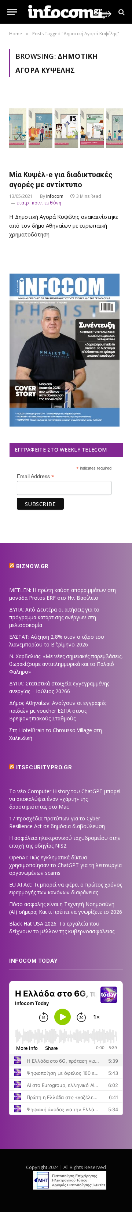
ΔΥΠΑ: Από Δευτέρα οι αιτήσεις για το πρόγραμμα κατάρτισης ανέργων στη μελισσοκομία (54, 617)
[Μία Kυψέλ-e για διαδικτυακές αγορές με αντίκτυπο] (66, 128)
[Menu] (12, 12)
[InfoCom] (69, 12)
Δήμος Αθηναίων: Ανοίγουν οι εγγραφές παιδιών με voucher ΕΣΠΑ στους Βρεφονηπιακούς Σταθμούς (57, 710)
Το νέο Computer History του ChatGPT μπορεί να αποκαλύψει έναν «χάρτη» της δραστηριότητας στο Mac (65, 799)
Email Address (35, 476)
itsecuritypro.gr (44, 767)
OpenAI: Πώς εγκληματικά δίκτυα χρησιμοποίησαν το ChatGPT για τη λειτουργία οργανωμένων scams (65, 865)
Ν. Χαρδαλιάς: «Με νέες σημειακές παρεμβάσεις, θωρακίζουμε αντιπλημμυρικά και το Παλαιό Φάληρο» (66, 664)
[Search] (121, 12)
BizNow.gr (32, 566)
